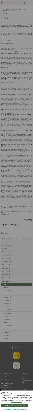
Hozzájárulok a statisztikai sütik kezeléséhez (15, 405)
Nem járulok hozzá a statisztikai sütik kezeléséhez (14, 409)
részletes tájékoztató (16, 402)
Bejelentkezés (27, 2)
